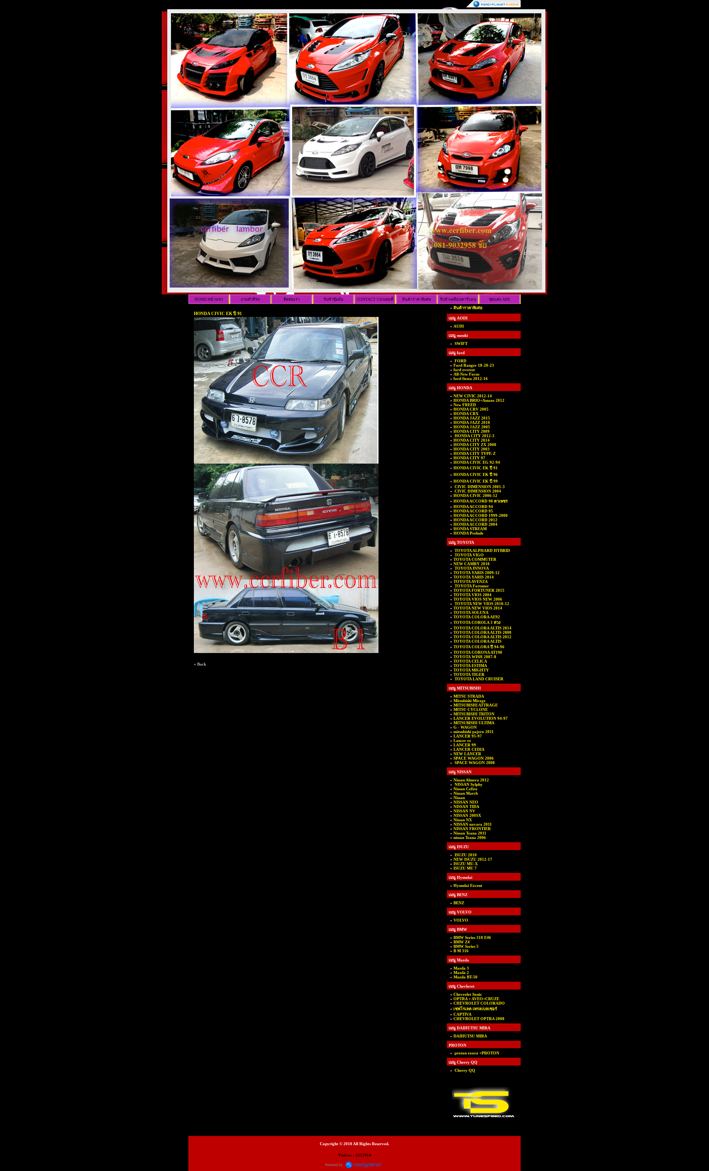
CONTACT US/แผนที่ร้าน (375, 300)
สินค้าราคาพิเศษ (416, 299)
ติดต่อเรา (292, 299)
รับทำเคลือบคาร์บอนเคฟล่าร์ (458, 300)
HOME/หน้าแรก (209, 299)
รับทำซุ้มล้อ (333, 299)
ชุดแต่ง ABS (499, 299)
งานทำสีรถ (250, 299)
